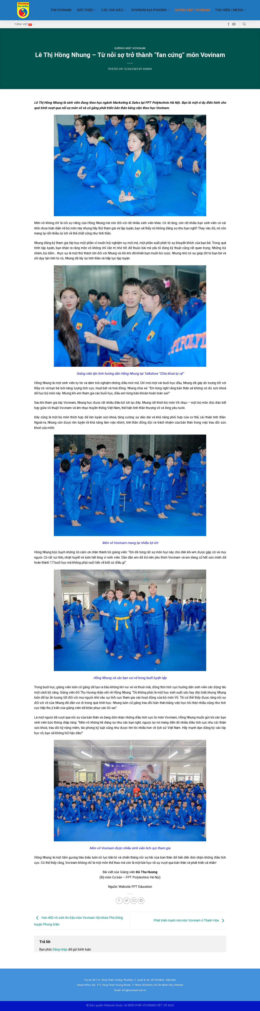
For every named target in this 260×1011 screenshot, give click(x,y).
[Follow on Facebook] (228, 24)
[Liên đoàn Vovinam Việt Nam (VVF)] (23, 10)
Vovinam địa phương (149, 10)
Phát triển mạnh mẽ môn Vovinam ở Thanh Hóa (187, 920)
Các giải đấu (112, 10)
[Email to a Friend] (133, 900)
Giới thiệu (85, 10)
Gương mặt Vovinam (192, 10)
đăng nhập (59, 949)
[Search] (244, 24)
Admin (147, 68)
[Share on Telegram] (141, 900)
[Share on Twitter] (126, 900)
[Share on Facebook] (119, 900)
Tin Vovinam (61, 10)
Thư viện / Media (229, 10)
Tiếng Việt (21, 24)
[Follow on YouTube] (233, 24)
